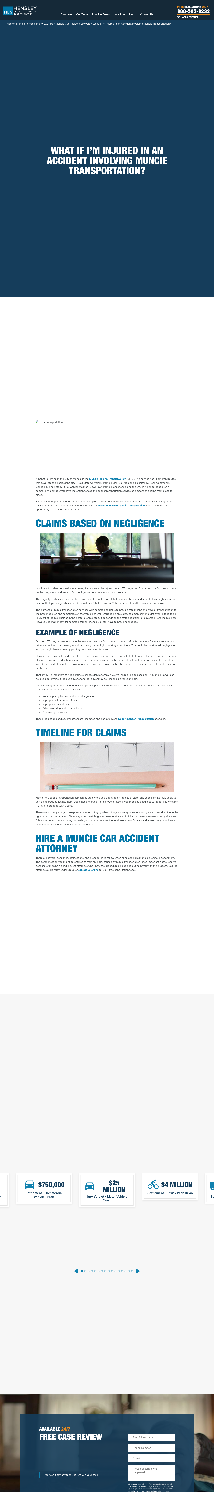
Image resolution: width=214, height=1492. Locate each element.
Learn (132, 14)
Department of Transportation (136, 719)
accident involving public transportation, (121, 505)
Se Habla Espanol (187, 17)
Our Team (82, 14)
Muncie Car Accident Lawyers (73, 24)
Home (10, 24)
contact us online (88, 870)
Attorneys (66, 14)
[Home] (20, 10)
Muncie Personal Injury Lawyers (34, 24)
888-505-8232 (193, 12)
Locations (119, 14)
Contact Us (146, 14)
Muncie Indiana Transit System (107, 479)
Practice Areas (101, 14)
